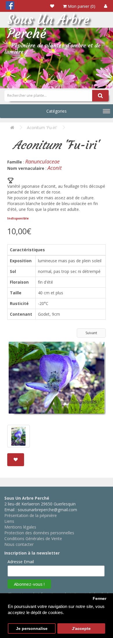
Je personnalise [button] (32, 628)
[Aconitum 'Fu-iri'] (56, 380)
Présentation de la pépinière (30, 515)
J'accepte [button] (81, 628)
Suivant (91, 332)
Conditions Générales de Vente (33, 538)
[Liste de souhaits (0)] (52, 6)
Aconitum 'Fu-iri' (42, 127)
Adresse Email (21, 561)
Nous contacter (19, 544)
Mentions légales (20, 527)
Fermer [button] (99, 598)
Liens (9, 521)
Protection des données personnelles (39, 532)
